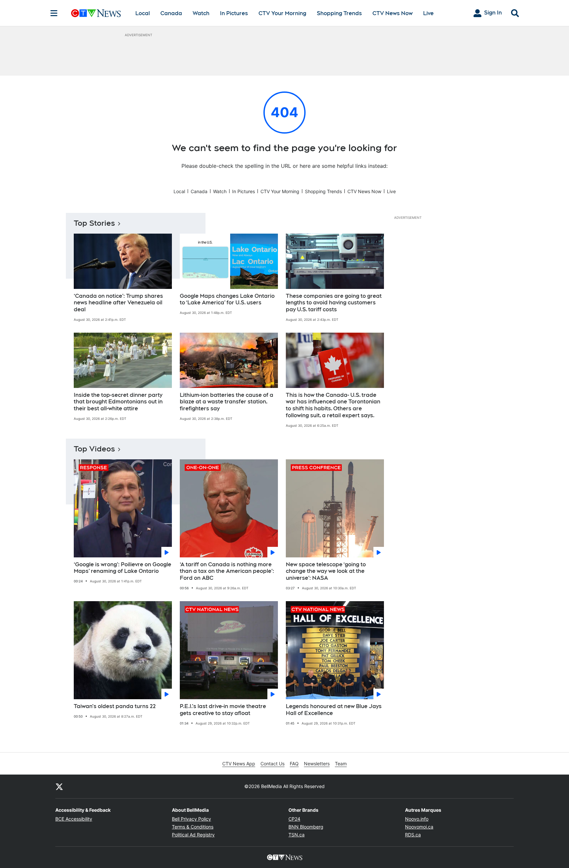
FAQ (294, 763)
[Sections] (54, 13)
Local (142, 13)
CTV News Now (392, 13)
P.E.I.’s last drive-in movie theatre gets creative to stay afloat (223, 709)
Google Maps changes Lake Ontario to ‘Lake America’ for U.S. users (227, 299)
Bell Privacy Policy (191, 819)
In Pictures (234, 13)
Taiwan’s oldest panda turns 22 (115, 706)
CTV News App (238, 763)
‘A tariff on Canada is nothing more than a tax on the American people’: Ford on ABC (227, 571)
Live (428, 13)
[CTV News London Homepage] (96, 13)
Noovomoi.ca (419, 827)
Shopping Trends (339, 13)
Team (341, 763)
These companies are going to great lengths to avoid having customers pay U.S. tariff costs (334, 303)
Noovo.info (416, 819)
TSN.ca (296, 834)
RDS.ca (413, 834)
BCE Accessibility (73, 819)
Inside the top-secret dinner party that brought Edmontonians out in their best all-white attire (118, 402)
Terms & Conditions (192, 827)
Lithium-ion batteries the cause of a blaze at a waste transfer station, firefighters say (226, 402)
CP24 (294, 819)
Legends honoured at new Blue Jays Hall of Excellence (334, 709)
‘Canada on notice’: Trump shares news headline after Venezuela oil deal (118, 303)
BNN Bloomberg (305, 827)
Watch (201, 13)
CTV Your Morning (282, 13)
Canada (171, 13)
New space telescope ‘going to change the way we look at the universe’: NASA (326, 571)
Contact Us (272, 763)
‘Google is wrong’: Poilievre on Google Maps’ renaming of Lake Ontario (122, 567)
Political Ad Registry (193, 834)
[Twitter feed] (59, 786)
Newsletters (317, 763)
